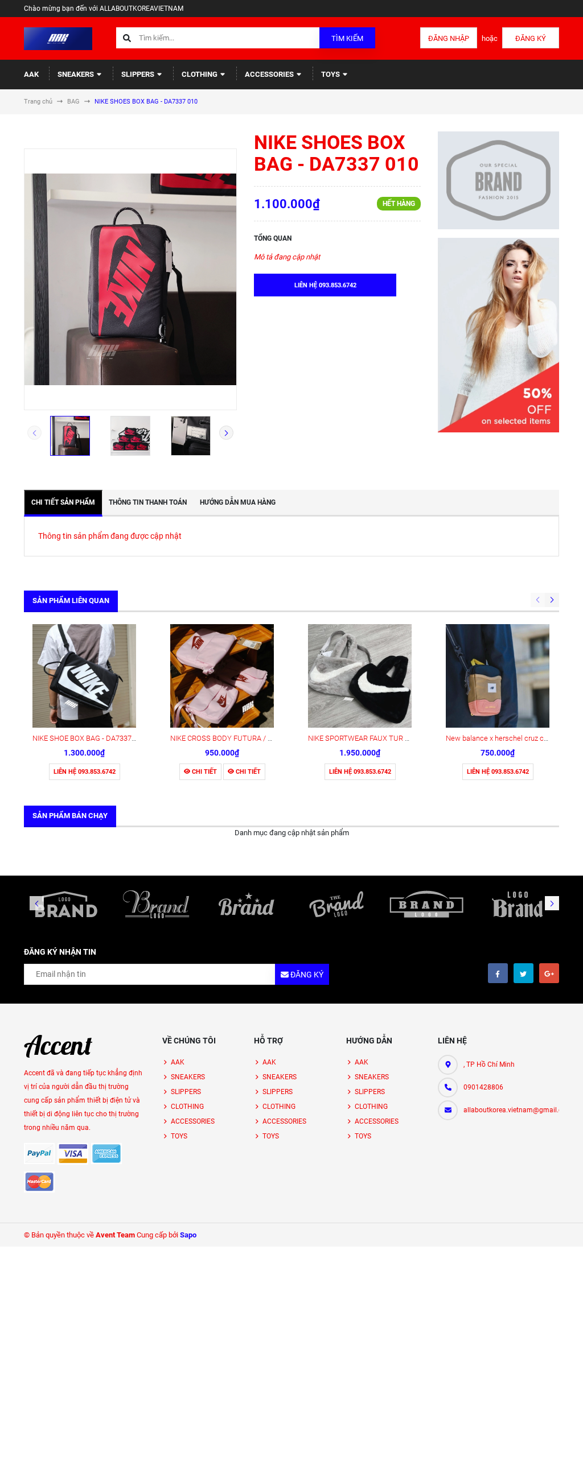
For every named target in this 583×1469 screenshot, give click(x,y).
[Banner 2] (498, 335)
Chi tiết (203, 771)
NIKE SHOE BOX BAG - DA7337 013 (88, 738)
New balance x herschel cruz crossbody (509, 738)
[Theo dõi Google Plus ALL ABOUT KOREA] (549, 973)
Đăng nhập (448, 38)
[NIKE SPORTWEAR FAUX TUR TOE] (360, 676)
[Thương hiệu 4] (336, 904)
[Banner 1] (498, 180)
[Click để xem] (130, 279)
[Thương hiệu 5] (426, 904)
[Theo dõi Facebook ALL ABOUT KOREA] (498, 973)
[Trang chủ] (58, 38)
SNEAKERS (77, 74)
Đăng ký (530, 38)
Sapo (188, 1235)
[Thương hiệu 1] (66, 904)
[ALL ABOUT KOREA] (58, 1046)
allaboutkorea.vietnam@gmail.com (511, 1110)
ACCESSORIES (270, 74)
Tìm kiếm (347, 38)
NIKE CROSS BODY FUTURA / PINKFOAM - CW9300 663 (260, 738)
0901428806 (483, 1087)
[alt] (517, 904)
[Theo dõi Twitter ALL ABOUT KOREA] (523, 973)
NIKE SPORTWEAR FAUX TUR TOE (363, 738)
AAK (31, 74)
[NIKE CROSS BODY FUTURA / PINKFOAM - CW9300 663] (222, 676)
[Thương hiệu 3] (246, 904)
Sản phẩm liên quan (70, 600)
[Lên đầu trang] (567, 1448)
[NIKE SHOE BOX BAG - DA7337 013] (84, 676)
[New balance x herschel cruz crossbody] (497, 676)
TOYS (331, 74)
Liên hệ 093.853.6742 (85, 771)
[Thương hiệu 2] (156, 904)
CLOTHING (200, 74)
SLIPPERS (138, 74)
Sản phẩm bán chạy (70, 815)
